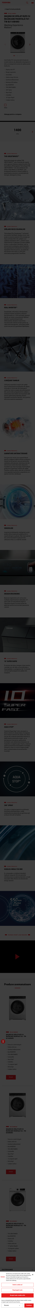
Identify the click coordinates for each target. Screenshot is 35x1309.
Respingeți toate (17, 1290)
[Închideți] (33, 1274)
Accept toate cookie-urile (17, 1295)
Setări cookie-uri (17, 1284)
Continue (29, 1305)
